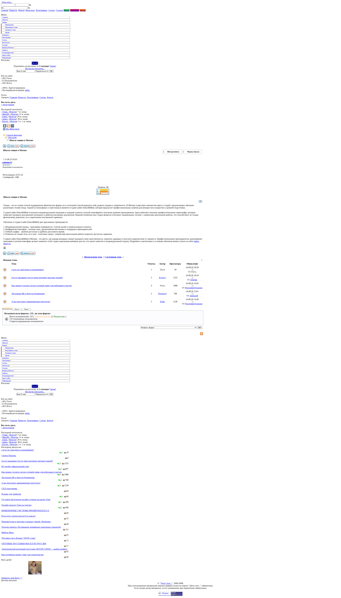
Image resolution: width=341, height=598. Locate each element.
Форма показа (193, 152)
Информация (6, 57)
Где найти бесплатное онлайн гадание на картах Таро (25, 499)
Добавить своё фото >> (11, 578)
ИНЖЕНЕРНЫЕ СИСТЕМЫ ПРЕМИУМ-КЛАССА (25, 510)
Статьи (51, 10)
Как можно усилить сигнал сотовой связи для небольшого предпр (41, 285)
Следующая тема (113, 257)
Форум (21, 10)
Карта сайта (6, 55)
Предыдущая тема (93, 257)
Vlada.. (5, 112)
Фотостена (6, 42)
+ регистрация (7, 104)
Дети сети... (6, 2)
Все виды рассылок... (35, 68)
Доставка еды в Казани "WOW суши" (18, 538)
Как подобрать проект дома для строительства (22, 555)
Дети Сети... (166, 583)
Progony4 (162, 293)
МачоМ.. (6, 114)
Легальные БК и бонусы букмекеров (28, 293)
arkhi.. (27, 90)
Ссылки (59, 10)
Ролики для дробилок (11, 494)
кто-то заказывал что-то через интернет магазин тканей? (37, 277)
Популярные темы (11, 27)
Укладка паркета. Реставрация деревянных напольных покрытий (31, 527)
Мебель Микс (7, 532)
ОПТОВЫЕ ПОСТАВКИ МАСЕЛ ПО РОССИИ (23, 543)
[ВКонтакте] (4, 125)
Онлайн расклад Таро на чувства (16, 505)
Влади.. (5, 121)
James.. (5, 119)
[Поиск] (2, 8)
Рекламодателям (8, 52)
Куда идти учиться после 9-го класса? (18, 516)
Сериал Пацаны (8, 455)
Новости (13, 10)
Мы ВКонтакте (12, 129)
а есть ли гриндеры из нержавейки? (27, 270)
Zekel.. (5, 116)
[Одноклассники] (8, 125)
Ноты (66, 10)
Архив (7, 32)
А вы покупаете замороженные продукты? (30, 301)
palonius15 (7, 162)
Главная (4, 10)
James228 (194, 296)
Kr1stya (162, 277)
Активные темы (10, 30)
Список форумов (14, 135)
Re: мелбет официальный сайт (15, 466)
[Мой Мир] (12, 125)
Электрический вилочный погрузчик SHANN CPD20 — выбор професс (34, 549)
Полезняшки (41, 10)
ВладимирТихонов (193, 288)
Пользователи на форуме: (10, 309)
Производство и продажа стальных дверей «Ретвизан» (26, 521)
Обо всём (12, 137)
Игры (82, 10)
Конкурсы (30, 10)
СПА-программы (9, 488)
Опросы (5, 50)
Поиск (17, 309)
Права (26, 309)
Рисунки (75, 10)
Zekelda (193, 280)
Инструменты (173, 152)
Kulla (162, 301)
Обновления (9, 25)
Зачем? (53, 66)
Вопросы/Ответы (8, 47)
